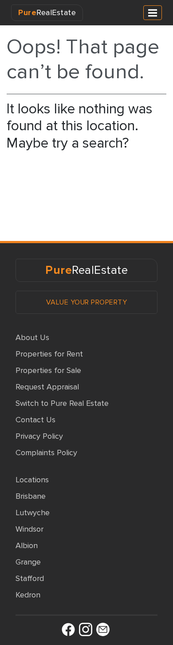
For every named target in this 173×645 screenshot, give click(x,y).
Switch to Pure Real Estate (62, 403)
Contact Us (35, 420)
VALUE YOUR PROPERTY (86, 302)
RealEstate (47, 12)
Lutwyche (33, 512)
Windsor (29, 529)
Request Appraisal (47, 387)
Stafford (30, 578)
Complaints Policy (46, 452)
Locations (32, 480)
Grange (28, 562)
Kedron (28, 595)
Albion (27, 545)
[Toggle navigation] (152, 12)
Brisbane (31, 496)
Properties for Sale (48, 370)
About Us (32, 337)
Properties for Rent (49, 354)
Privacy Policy (39, 436)
